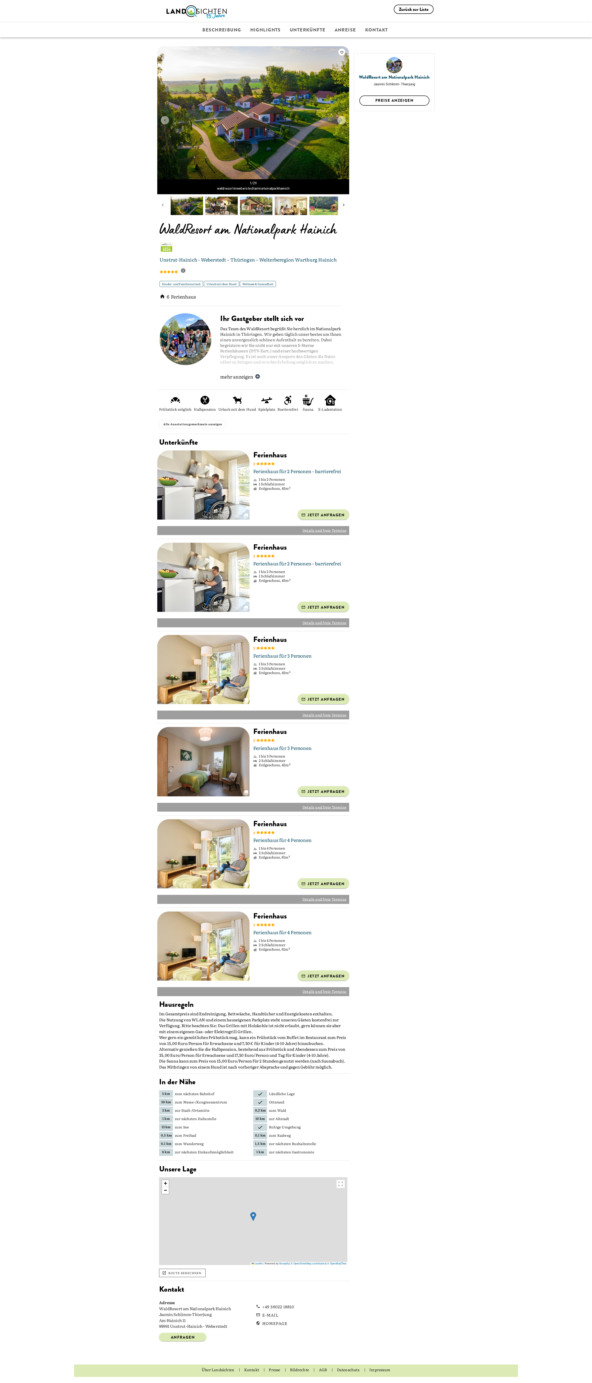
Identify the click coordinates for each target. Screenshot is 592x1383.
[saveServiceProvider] (341, 52)
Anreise (345, 30)
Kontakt (376, 30)
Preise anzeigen (394, 100)
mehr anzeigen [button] (236, 376)
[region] (253, 1234)
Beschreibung (221, 30)
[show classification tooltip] (185, 271)
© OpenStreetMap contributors (308, 1276)
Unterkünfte (308, 30)
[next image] (341, 120)
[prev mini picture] (162, 205)
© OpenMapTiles (336, 1276)
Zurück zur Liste (414, 9)
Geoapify (284, 1276)
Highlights (265, 30)
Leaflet (258, 1276)
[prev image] (165, 120)
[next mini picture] (343, 205)
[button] (253, 1229)
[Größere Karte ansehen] (340, 1197)
